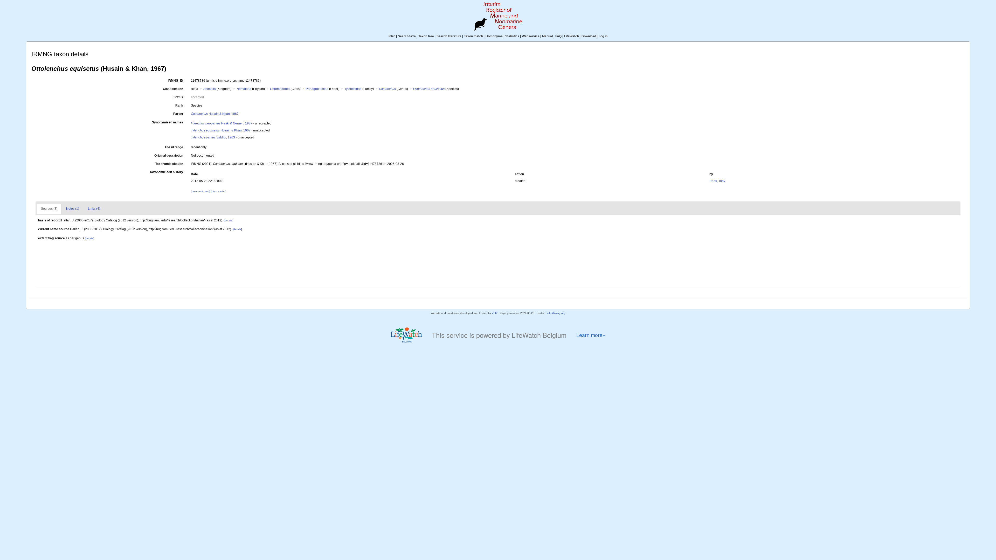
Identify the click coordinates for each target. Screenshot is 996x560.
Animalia (209, 89)
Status (178, 97)
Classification (173, 89)
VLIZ (494, 313)
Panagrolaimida (317, 89)
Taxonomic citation (169, 164)
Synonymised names (167, 122)
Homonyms (494, 36)
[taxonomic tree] (201, 191)
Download (589, 36)
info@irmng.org (556, 313)
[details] (228, 220)
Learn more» (590, 335)
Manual (547, 36)
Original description (168, 155)
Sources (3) (49, 209)
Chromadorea (280, 89)
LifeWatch (571, 36)
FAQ (558, 36)
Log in (603, 36)
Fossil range (174, 147)
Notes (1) (72, 209)
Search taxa (407, 36)
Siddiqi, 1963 (213, 137)
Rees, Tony (717, 181)
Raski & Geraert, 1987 (221, 123)
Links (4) (94, 209)
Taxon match (473, 36)
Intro (392, 36)
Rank (179, 105)
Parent (178, 114)
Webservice (531, 36)
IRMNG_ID (175, 80)
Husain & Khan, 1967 (215, 114)
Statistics (512, 36)
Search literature (449, 36)
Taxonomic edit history (166, 172)
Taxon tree (426, 36)
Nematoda (244, 89)
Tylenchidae (353, 89)
